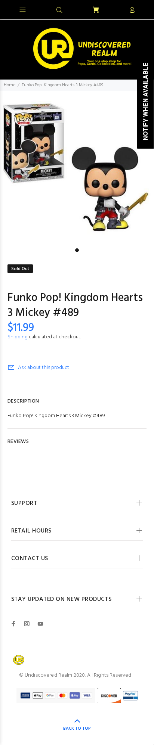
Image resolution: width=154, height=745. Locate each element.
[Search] (59, 10)
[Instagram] (27, 623)
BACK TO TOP (77, 728)
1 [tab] (77, 250)
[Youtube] (40, 623)
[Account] (132, 10)
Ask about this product (43, 367)
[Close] (142, 9)
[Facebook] (13, 623)
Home (9, 85)
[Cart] (96, 10)
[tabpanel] (77, 168)
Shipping (17, 337)
